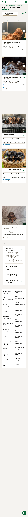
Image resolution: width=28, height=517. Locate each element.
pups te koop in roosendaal (18, 357)
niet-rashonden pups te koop (8, 324)
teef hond (5, 338)
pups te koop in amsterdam (6, 359)
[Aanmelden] (26, 2)
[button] (14, 31)
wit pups (5, 320)
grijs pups (5, 334)
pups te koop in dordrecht (18, 340)
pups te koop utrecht (20, 298)
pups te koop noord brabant (19, 315)
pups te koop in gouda (8, 341)
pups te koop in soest (20, 347)
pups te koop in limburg (18, 311)
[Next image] (24, 31)
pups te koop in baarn (20, 360)
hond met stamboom (8, 302)
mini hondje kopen (7, 306)
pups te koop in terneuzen (18, 363)
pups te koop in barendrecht (18, 322)
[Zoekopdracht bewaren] (24, 513)
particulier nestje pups (8, 299)
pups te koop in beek (20, 304)
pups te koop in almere (18, 329)
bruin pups (5, 313)
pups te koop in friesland (18, 301)
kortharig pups (6, 316)
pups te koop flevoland (18, 307)
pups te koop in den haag (7, 365)
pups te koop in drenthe (18, 292)
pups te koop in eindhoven (6, 355)
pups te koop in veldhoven (18, 333)
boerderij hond (6, 309)
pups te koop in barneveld (6, 348)
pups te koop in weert (8, 361)
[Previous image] (4, 31)
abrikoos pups (6, 311)
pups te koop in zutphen (18, 295)
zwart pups (5, 331)
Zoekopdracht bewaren (9, 20)
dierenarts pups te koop (7, 296)
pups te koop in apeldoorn (6, 351)
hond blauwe (6, 329)
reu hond (5, 336)
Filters (23, 13)
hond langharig (6, 327)
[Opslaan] (24, 42)
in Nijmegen (5, 9)
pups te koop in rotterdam (18, 326)
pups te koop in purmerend (18, 318)
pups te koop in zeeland (18, 344)
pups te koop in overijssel (18, 337)
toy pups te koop (7, 291)
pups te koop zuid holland (19, 350)
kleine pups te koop (7, 293)
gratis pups (5, 304)
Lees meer (23, 17)
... (16, 5)
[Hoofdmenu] (2, 2)
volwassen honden (7, 318)
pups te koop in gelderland (6, 344)
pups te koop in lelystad (18, 354)
